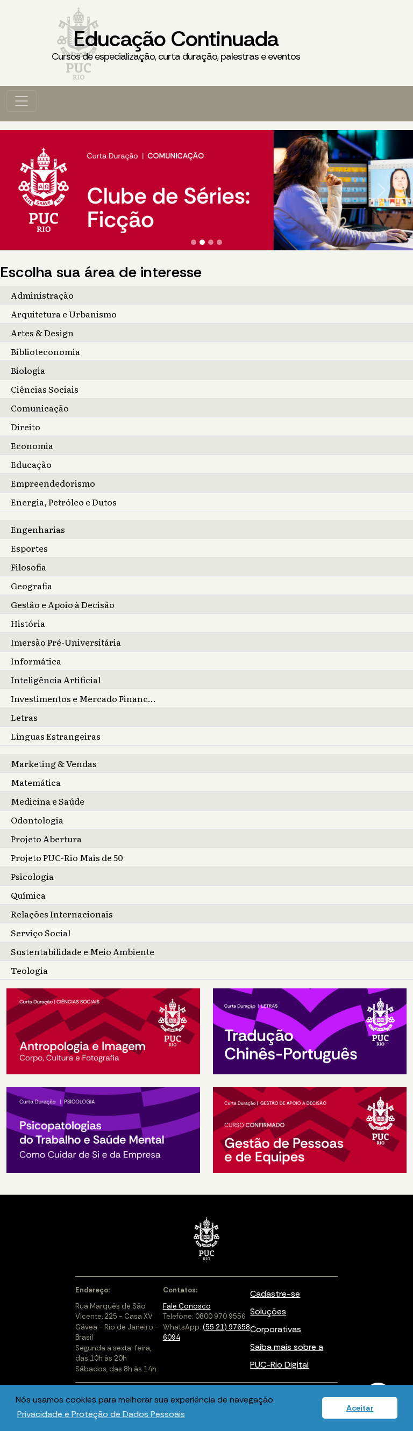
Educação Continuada (176, 44)
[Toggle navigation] (21, 101)
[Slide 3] (210, 242)
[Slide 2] (202, 242)
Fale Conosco (187, 1306)
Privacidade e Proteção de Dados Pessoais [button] (101, 1414)
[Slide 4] (219, 242)
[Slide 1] (193, 242)
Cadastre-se (275, 1293)
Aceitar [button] (360, 1408)
